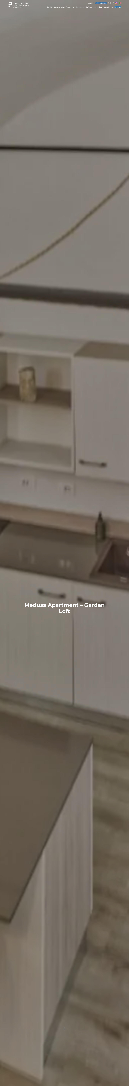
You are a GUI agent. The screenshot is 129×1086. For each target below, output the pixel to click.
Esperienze (80, 7)
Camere (57, 7)
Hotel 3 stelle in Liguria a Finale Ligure (21, 6)
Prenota (118, 7)
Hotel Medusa (21, 3)
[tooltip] (109, 3)
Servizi (49, 7)
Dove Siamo (108, 7)
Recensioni (97, 7)
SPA (62, 7)
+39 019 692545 (101, 3)
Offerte (89, 7)
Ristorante (70, 7)
